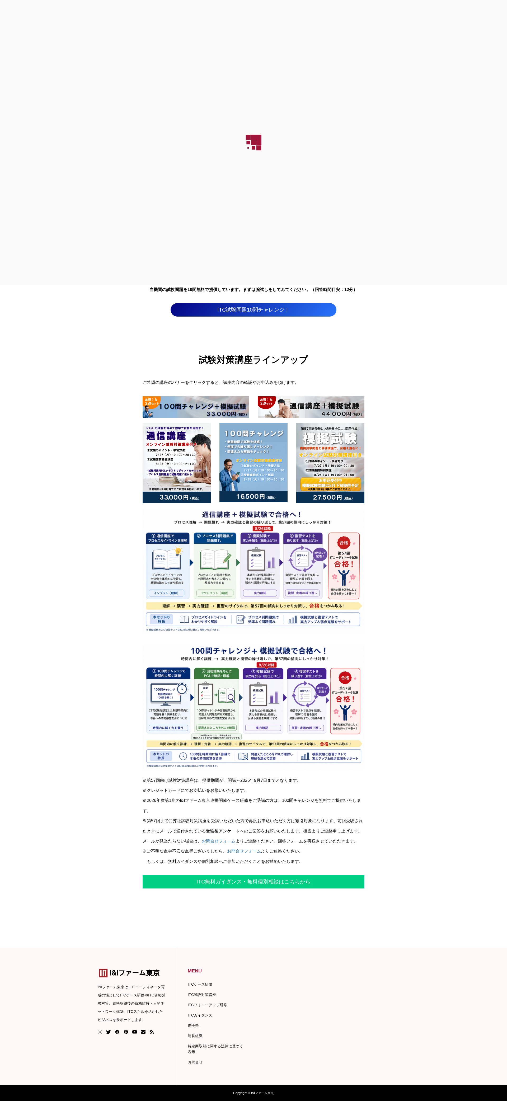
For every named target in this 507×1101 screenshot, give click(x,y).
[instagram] (100, 1031)
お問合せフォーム (219, 841)
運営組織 (195, 1036)
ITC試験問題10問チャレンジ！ (253, 310)
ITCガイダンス (200, 1015)
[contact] (143, 1031)
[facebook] (117, 1031)
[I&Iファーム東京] (132, 973)
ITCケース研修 (200, 984)
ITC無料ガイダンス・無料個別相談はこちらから (253, 881)
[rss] (151, 1031)
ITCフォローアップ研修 (207, 1005)
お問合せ (195, 1062)
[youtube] (134, 1031)
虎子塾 (193, 1025)
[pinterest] (126, 1031)
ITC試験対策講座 (202, 994)
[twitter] (108, 1031)
